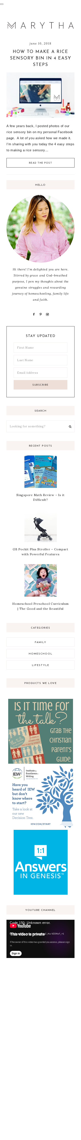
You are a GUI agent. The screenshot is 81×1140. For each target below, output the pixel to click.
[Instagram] (46, 314)
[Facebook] (34, 314)
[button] (1, 4)
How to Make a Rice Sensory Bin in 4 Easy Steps (40, 58)
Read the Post (40, 163)
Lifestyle (40, 665)
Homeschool (40, 654)
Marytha (40, 25)
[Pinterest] (40, 314)
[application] (40, 939)
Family (40, 642)
